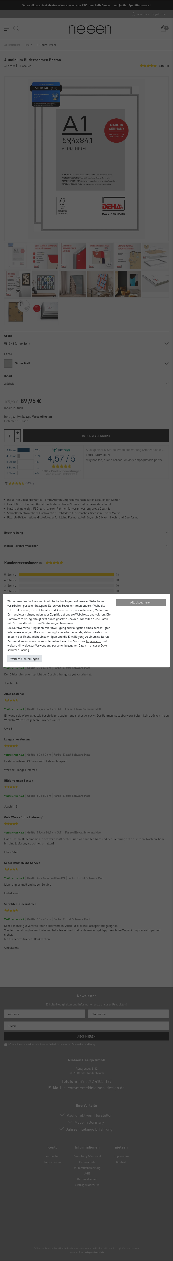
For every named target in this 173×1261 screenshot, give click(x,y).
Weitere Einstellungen (24, 658)
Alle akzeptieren (140, 602)
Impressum (93, 641)
